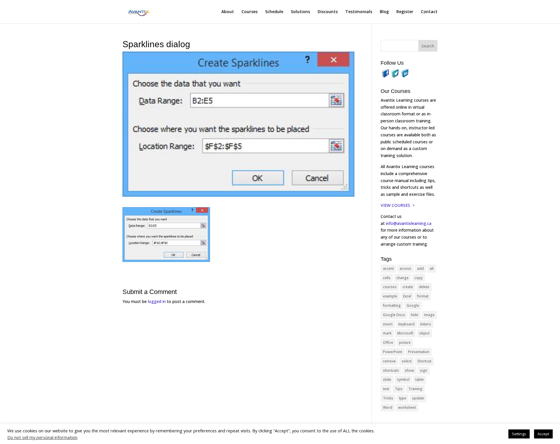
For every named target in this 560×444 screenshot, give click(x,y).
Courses (250, 12)
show (409, 370)
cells (387, 277)
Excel (407, 296)
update (418, 398)
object (424, 333)
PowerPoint (392, 351)
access (405, 268)
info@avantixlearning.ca (409, 223)
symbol (403, 379)
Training (415, 388)
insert (388, 324)
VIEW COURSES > (398, 205)
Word (387, 407)
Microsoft (405, 333)
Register (404, 12)
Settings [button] (519, 433)
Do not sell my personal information (42, 437)
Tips (398, 388)
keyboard (406, 324)
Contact (429, 12)
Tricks (388, 398)
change (402, 277)
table (419, 379)
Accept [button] (543, 433)
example (390, 296)
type (402, 398)
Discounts (328, 12)
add (420, 268)
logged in (157, 301)
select (407, 361)
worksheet (407, 407)
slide (387, 379)
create (407, 286)
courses (390, 286)
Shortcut (424, 361)
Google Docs (394, 314)
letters (425, 324)
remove (389, 361)
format (422, 296)
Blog (384, 12)
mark (387, 333)
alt (432, 268)
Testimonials (358, 12)
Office (388, 342)
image (429, 314)
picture (405, 342)
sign (423, 370)
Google (413, 305)
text (386, 388)
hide (414, 314)
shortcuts (391, 370)
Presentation (418, 351)
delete (424, 286)
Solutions (300, 12)
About (227, 12)
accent (388, 268)
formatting (392, 305)
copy (418, 277)
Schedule (274, 12)
